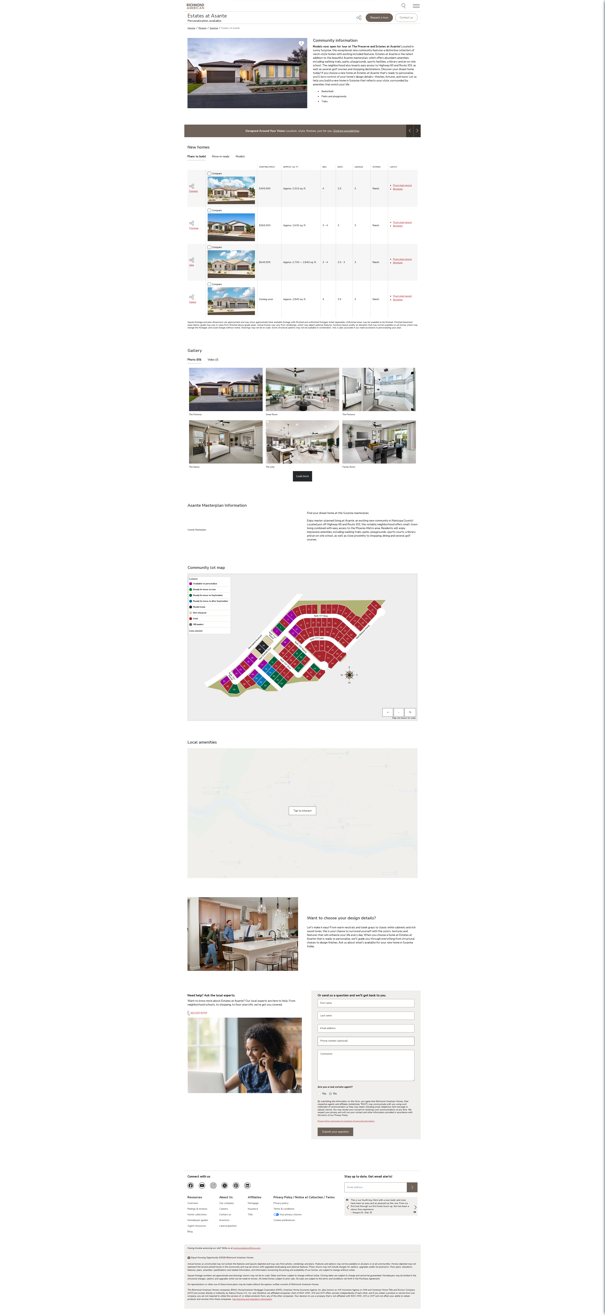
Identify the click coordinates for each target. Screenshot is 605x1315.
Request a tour (379, 17)
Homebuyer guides (197, 1220)
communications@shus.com (246, 1248)
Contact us (406, 17)
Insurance (253, 1209)
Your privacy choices (290, 1214)
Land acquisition (228, 1226)
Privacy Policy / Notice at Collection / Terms (304, 1197)
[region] (302, 242)
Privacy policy (281, 1203)
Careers (223, 1209)
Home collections (197, 1214)
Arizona (191, 28)
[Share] (359, 17)
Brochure (398, 189)
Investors (224, 1220)
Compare (217, 173)
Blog (190, 1231)
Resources (194, 1197)
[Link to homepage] (195, 6)
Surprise (214, 28)
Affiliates (254, 1197)
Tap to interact (302, 811)
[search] (404, 6)
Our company (226, 1203)
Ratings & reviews (197, 1209)
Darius (192, 302)
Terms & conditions (284, 1209)
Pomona (193, 228)
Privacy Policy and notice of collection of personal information (346, 1121)
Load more (302, 476)
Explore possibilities (346, 131)
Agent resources (196, 1226)
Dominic (193, 191)
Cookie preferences (284, 1220)
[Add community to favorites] (301, 43)
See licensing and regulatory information (252, 1299)
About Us (226, 1197)
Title (250, 1214)
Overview (192, 1203)
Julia (191, 265)
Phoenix (202, 28)
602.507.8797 (199, 1013)
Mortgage (253, 1203)
